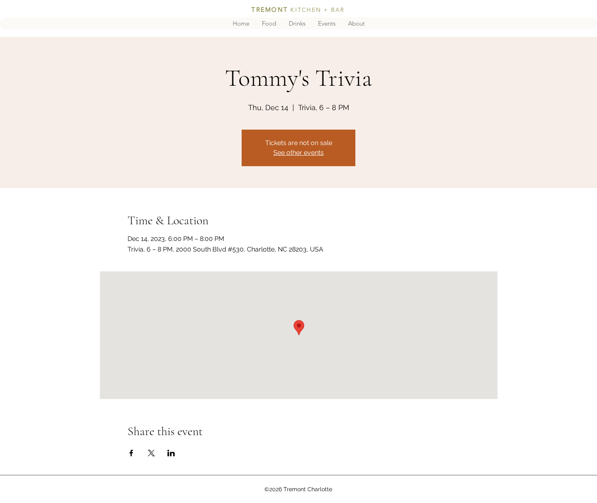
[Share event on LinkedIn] (171, 453)
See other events (298, 152)
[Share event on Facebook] (131, 453)
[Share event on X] (151, 453)
